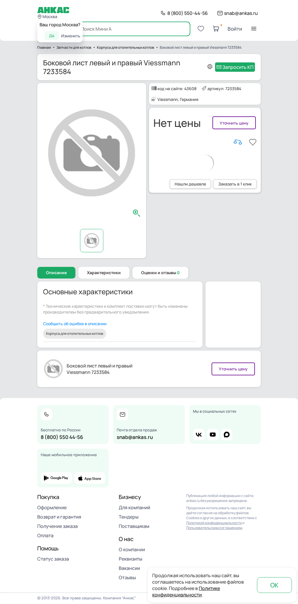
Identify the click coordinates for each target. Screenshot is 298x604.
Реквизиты (130, 559)
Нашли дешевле (190, 184)
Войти (235, 28)
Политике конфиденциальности (186, 591)
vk (199, 434)
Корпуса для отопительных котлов (74, 333)
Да (51, 35)
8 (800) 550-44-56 (187, 13)
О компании (132, 549)
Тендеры (129, 517)
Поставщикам (134, 526)
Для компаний (134, 507)
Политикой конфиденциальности (214, 522)
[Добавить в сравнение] (237, 142)
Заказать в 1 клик (235, 184)
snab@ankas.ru (241, 13)
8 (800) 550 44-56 (62, 437)
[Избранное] (201, 29)
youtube (213, 434)
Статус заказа (53, 559)
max (227, 434)
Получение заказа (57, 526)
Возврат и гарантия (59, 517)
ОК (274, 585)
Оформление (52, 507)
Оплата (45, 535)
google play (56, 478)
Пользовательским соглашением (214, 527)
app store (89, 478)
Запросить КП (237, 67)
